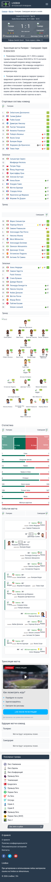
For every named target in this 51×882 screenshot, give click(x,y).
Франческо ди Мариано (19, 195)
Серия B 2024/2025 (22, 16)
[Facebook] (4, 856)
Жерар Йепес (15, 300)
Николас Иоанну (16, 236)
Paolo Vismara (15, 274)
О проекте (6, 840)
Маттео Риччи (15, 296)
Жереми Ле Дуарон (18, 198)
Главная (4, 11)
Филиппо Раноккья (17, 131)
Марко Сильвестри (17, 221)
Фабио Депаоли (16, 293)
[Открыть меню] (46, 4)
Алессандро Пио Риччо (19, 232)
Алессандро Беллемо (18, 243)
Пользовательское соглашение (14, 847)
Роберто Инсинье (17, 134)
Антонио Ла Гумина (17, 257)
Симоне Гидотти (16, 271)
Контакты (6, 850)
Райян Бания (15, 120)
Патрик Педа (15, 166)
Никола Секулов (16, 289)
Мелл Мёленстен (16, 239)
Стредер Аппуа (16, 191)
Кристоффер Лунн (17, 173)
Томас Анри (14, 148)
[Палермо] (11, 28)
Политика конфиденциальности (14, 843)
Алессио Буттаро (16, 177)
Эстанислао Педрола (18, 253)
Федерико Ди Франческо (20, 145)
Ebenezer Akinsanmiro (18, 246)
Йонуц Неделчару (17, 170)
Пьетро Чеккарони (17, 127)
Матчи (11, 11)
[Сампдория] (40, 28)
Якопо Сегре (15, 138)
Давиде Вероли (16, 282)
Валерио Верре (16, 141)
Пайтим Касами (16, 303)
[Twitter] (10, 856)
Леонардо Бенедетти (18, 285)
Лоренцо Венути (16, 225)
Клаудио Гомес (16, 184)
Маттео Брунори (16, 188)
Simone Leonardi (16, 307)
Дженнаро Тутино (17, 250)
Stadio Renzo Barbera (19, 19)
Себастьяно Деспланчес (19, 112)
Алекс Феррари (16, 267)
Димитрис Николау (17, 123)
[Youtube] (16, 856)
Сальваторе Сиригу (17, 159)
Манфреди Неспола (18, 162)
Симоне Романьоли (17, 228)
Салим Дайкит (15, 116)
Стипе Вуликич (16, 278)
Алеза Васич (15, 180)
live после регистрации (25, 712)
